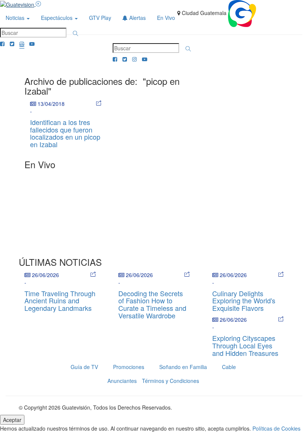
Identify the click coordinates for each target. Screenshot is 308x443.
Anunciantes (122, 380)
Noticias (16, 17)
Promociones (128, 367)
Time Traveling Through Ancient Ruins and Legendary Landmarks (59, 300)
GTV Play (100, 17)
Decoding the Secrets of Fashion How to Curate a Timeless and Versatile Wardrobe (152, 304)
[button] (75, 33)
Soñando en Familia (183, 367)
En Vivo (166, 17)
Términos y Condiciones (170, 380)
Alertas (137, 17)
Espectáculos (57, 17)
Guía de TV (84, 367)
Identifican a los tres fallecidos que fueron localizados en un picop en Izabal (65, 133)
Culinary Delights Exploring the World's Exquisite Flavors (243, 300)
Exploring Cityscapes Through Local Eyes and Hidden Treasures (245, 345)
